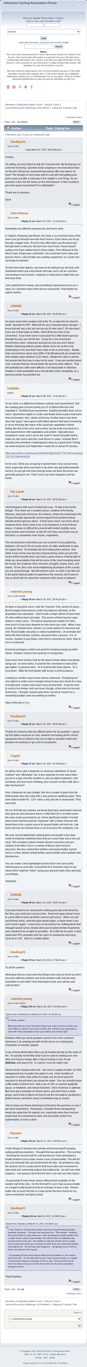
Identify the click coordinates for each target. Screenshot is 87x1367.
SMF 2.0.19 (29, 1354)
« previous (71, 117)
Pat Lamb (17, 491)
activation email (52, 21)
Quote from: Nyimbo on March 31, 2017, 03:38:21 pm (32, 1224)
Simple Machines (58, 1354)
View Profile (13, 146)
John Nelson (19, 213)
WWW (22, 596)
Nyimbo (16, 1133)
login (50, 18)
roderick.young (21, 591)
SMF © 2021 (43, 1354)
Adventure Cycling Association (56, 1351)
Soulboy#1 (18, 141)
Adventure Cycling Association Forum (30, 2)
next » (79, 117)
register (59, 18)
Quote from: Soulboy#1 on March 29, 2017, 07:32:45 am (33, 1014)
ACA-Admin (43, 108)
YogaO (15, 756)
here (27, 702)
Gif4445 (16, 306)
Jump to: (77, 1312)
